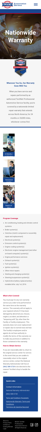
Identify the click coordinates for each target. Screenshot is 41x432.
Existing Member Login (8, 427)
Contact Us (6, 424)
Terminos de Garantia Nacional (17, 407)
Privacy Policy (7, 422)
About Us (6, 420)
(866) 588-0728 (9, 367)
